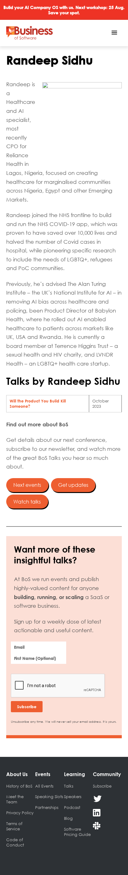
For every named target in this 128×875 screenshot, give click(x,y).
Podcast (72, 807)
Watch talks (27, 502)
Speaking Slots (49, 796)
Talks (68, 786)
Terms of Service (14, 826)
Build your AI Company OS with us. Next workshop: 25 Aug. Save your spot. (64, 10)
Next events (27, 485)
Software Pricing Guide (77, 832)
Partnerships (46, 807)
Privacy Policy (20, 812)
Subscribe (102, 786)
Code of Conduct (15, 842)
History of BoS (19, 786)
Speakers (72, 796)
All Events (44, 786)
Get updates (73, 485)
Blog (68, 818)
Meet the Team (15, 799)
